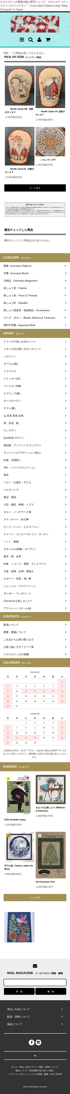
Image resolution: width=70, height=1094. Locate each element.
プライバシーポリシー (18, 1074)
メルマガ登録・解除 (39, 1074)
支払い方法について (28, 1067)
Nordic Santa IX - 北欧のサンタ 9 (19, 170)
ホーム (14, 1067)
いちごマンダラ (48, 159)
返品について (21, 1070)
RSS (52, 1074)
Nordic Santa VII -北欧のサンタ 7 (50, 113)
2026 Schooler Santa (14, 819)
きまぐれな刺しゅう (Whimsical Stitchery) (50, 809)
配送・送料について (48, 1067)
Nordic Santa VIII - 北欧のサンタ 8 (19, 110)
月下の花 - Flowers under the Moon (18, 867)
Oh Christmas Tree (46, 882)
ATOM (59, 1074)
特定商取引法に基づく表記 (41, 1070)
